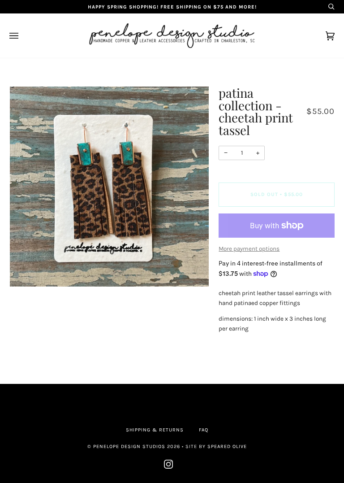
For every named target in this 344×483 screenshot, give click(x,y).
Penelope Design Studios (129, 446)
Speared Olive (227, 446)
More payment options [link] (249, 248)
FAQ (203, 430)
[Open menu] (22, 35)
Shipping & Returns (155, 430)
